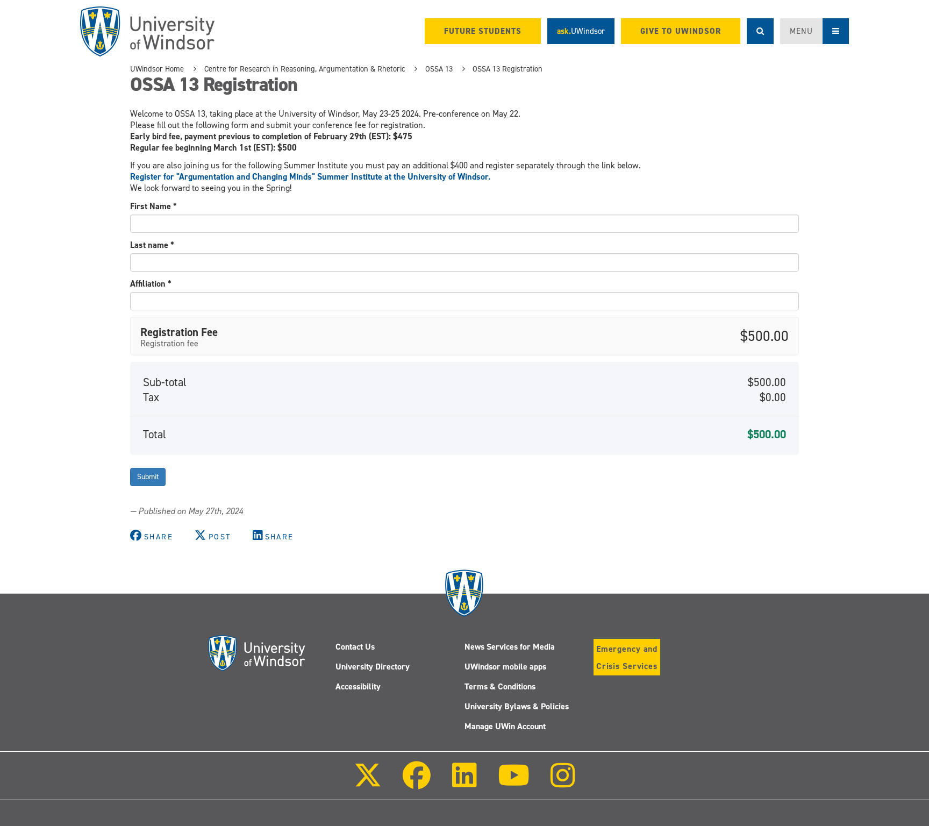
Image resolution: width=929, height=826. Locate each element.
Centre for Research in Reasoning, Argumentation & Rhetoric (304, 68)
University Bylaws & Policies (516, 706)
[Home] (147, 31)
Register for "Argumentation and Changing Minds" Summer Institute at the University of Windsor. (310, 176)
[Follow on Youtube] (513, 782)
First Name (153, 206)
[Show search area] (760, 31)
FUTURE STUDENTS (482, 31)
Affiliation (150, 283)
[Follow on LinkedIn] (464, 782)
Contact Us (355, 646)
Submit (148, 477)
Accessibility (358, 686)
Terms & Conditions (499, 686)
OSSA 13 (439, 68)
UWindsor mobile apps (505, 666)
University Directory (372, 666)
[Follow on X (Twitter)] (367, 782)
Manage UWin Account (505, 726)
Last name (152, 245)
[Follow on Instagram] (563, 782)
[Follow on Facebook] (416, 782)
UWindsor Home (157, 68)
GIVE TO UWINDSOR (680, 31)
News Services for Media (509, 646)
